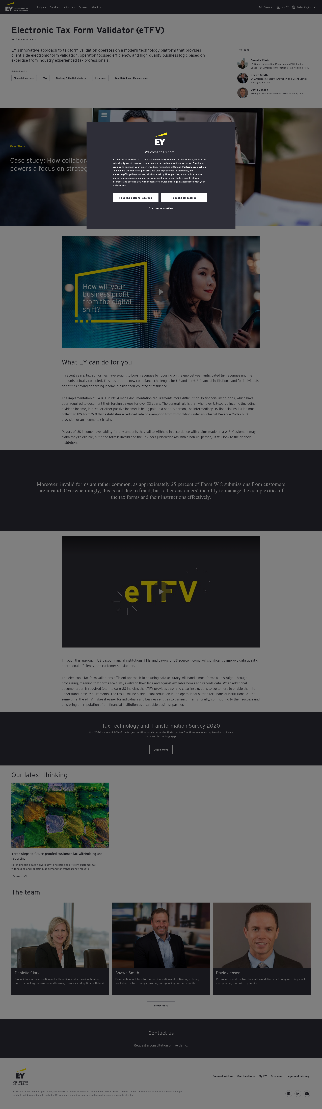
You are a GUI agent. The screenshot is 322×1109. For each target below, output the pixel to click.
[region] (161, 175)
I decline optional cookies (135, 197)
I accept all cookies (184, 197)
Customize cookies (161, 208)
